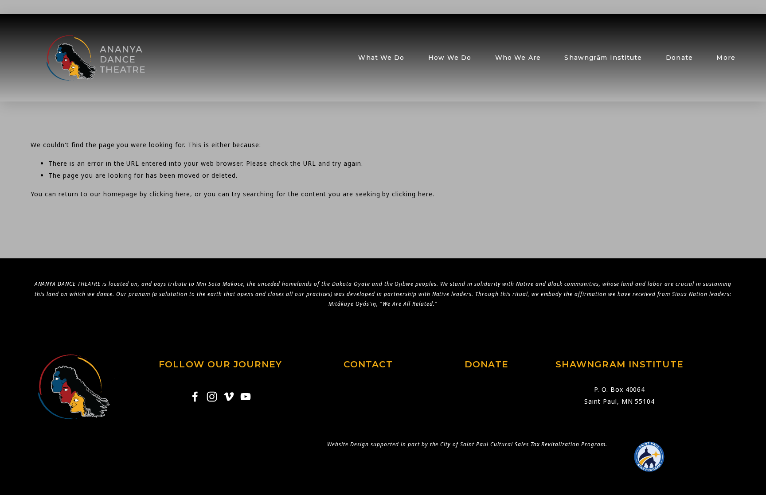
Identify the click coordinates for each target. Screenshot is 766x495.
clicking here (169, 194)
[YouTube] (245, 396)
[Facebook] (195, 396)
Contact (368, 364)
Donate (679, 57)
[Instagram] (212, 396)
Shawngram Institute (619, 364)
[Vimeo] (228, 396)
